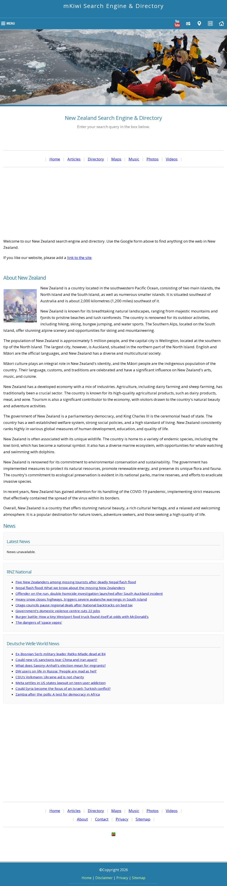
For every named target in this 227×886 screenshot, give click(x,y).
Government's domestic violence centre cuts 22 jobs (58, 611)
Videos (172, 159)
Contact (101, 819)
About (82, 819)
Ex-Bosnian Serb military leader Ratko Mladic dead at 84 (61, 654)
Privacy (122, 819)
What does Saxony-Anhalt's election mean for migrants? (61, 665)
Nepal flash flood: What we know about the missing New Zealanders (70, 587)
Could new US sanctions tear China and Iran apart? (56, 659)
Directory (96, 159)
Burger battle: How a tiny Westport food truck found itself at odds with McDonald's (82, 616)
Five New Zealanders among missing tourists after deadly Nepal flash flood (76, 582)
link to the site (79, 257)
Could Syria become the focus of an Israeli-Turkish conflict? (63, 688)
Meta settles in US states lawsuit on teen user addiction (61, 682)
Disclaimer (104, 877)
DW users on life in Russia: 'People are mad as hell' (56, 671)
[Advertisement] (113, 203)
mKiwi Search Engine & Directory (113, 6)
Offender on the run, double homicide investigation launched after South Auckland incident (89, 593)
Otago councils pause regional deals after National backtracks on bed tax (74, 605)
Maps (116, 159)
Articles (73, 159)
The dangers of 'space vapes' (39, 622)
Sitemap (143, 819)
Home (54, 159)
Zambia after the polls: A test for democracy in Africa (58, 694)
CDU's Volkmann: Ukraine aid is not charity (50, 677)
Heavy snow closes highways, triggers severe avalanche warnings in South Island (81, 599)
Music (134, 159)
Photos (153, 159)
